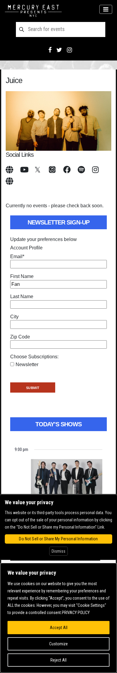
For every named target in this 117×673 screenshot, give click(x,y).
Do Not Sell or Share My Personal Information (58, 538)
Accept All (59, 627)
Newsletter (27, 364)
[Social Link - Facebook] (50, 50)
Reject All (58, 660)
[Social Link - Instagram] (69, 50)
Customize (58, 643)
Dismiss (58, 551)
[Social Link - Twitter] (59, 50)
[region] (58, 618)
